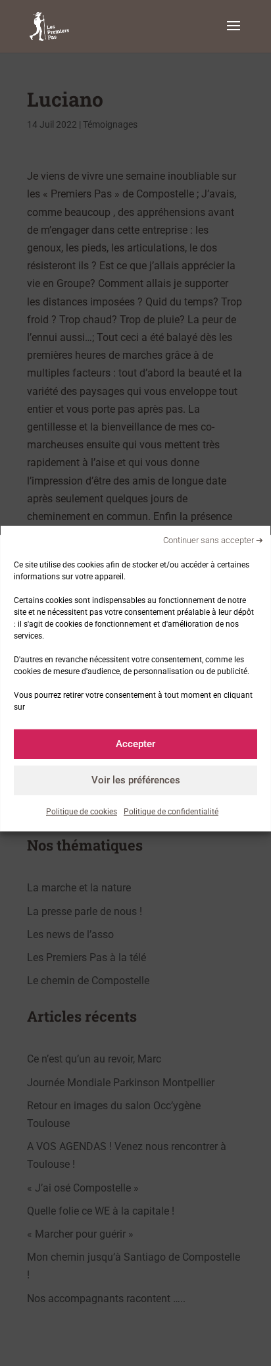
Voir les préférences (135, 780)
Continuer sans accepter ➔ (213, 540)
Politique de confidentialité (171, 811)
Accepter (135, 744)
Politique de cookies (81, 811)
